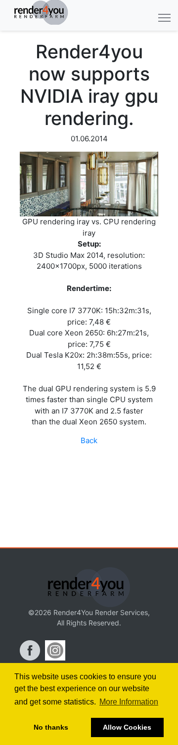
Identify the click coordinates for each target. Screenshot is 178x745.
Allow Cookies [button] (127, 727)
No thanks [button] (51, 727)
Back (89, 440)
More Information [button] (128, 702)
